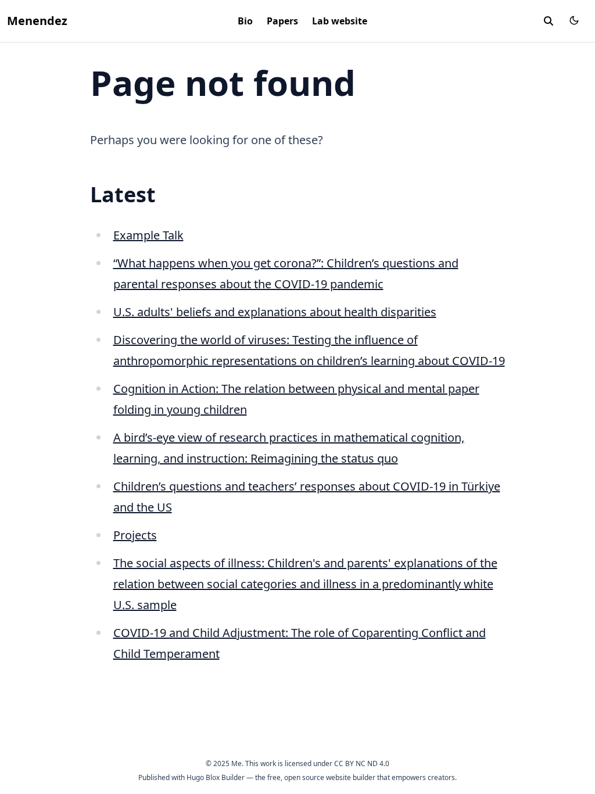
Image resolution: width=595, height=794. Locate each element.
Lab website (339, 21)
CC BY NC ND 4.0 (361, 763)
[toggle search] (548, 21)
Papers (282, 21)
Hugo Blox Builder (216, 777)
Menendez (37, 20)
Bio (245, 21)
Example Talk (148, 235)
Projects (135, 535)
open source (304, 777)
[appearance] (574, 20)
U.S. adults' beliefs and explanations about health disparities (274, 312)
